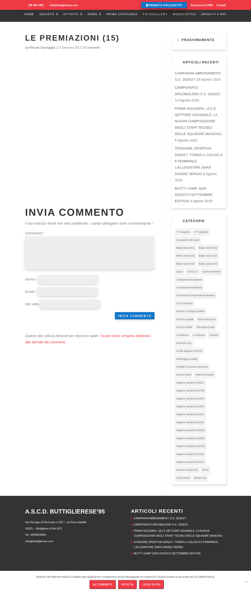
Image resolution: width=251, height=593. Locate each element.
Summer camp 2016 (187, 470)
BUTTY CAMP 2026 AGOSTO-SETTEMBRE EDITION (194, 194)
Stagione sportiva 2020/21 (190, 414)
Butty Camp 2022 (208, 248)
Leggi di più (151, 584)
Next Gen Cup (183, 343)
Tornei (205, 470)
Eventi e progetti (185, 319)
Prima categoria (121, 14)
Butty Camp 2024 (208, 255)
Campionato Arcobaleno (189, 279)
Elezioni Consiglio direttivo (190, 311)
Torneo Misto (183, 478)
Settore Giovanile (204, 374)
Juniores (213, 335)
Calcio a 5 (192, 271)
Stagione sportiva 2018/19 (190, 398)
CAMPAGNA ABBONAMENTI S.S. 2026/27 (160, 518)
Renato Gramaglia (42, 47)
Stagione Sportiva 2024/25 (190, 446)
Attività (70, 14)
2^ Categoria (201, 232)
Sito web (32, 304)
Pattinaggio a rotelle (187, 359)
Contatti (221, 5)
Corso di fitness (184, 303)
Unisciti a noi (213, 14)
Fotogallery (155, 14)
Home (29, 14)
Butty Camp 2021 (185, 248)
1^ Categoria (183, 232)
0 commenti (92, 47)
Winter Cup (200, 478)
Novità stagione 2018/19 (189, 351)
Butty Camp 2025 (185, 263)
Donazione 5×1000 (202, 5)
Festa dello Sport (207, 319)
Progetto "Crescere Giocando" (192, 366)
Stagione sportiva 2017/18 (190, 390)
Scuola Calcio (183, 374)
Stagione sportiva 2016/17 (190, 382)
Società (46, 14)
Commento (35, 233)
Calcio (179, 271)
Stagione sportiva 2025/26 (190, 454)
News (92, 14)
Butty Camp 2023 (185, 255)
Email (30, 292)
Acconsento (102, 584)
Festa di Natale (184, 327)
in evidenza (182, 335)
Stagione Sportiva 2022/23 (190, 430)
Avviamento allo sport (187, 240)
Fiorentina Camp (205, 327)
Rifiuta (127, 584)
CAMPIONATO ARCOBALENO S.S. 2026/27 (161, 524)
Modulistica (184, 14)
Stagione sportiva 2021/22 (190, 422)
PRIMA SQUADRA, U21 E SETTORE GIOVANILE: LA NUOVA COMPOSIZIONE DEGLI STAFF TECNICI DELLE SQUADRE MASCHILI (198, 121)
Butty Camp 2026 (208, 263)
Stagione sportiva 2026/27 (190, 462)
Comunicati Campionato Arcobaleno (195, 295)
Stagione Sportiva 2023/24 (190, 438)
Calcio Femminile (211, 271)
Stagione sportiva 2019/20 (190, 406)
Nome (31, 279)
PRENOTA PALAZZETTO (165, 5)
